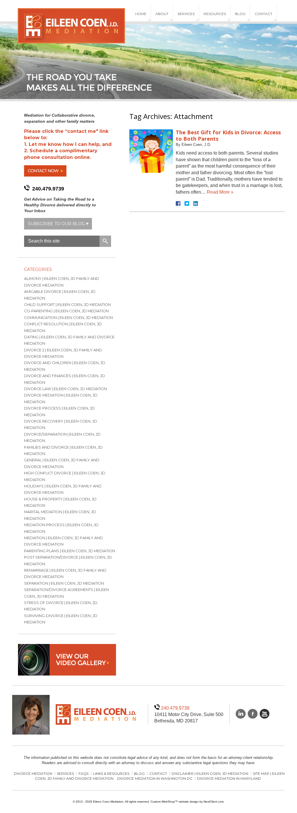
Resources (215, 14)
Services (186, 14)
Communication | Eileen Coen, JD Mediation (68, 317)
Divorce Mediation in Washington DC (154, 778)
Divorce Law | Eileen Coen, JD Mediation (65, 389)
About (162, 14)
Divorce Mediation (33, 773)
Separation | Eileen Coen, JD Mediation (64, 583)
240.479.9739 (48, 189)
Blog (240, 14)
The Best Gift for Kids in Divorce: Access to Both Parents (228, 135)
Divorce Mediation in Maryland (229, 778)
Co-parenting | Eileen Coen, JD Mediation (66, 311)
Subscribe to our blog (56, 223)
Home (140, 14)
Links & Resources (111, 773)
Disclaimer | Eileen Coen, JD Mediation (210, 773)
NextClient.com (214, 801)
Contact (263, 14)
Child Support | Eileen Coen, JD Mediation (67, 304)
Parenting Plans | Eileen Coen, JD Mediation (69, 551)
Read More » (220, 192)
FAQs (83, 773)
